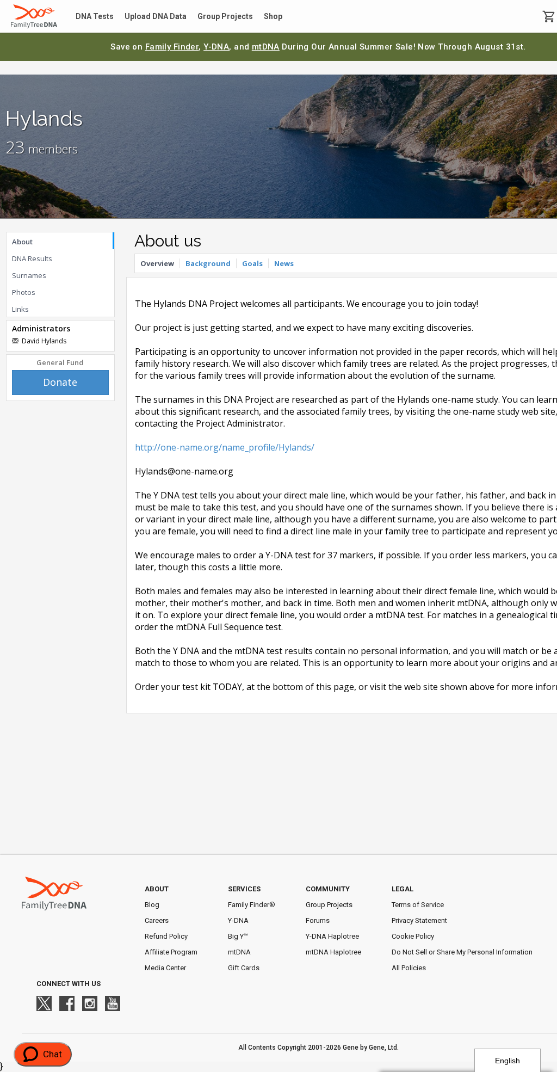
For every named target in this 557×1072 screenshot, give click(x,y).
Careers (157, 920)
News (284, 263)
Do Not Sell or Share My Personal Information (462, 952)
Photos (23, 292)
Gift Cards (243, 967)
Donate (60, 382)
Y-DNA (216, 47)
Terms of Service (418, 904)
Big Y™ (238, 936)
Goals (252, 263)
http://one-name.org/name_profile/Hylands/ (224, 447)
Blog (152, 904)
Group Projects (225, 16)
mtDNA (266, 47)
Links (20, 309)
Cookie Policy (413, 936)
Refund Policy (166, 936)
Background (208, 263)
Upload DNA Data (156, 16)
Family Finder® (251, 904)
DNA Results (32, 258)
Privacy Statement (419, 920)
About (22, 242)
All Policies (409, 967)
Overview (157, 263)
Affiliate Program (171, 952)
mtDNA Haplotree (333, 952)
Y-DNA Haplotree (332, 936)
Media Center (165, 967)
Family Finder (172, 47)
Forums (318, 920)
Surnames (29, 275)
